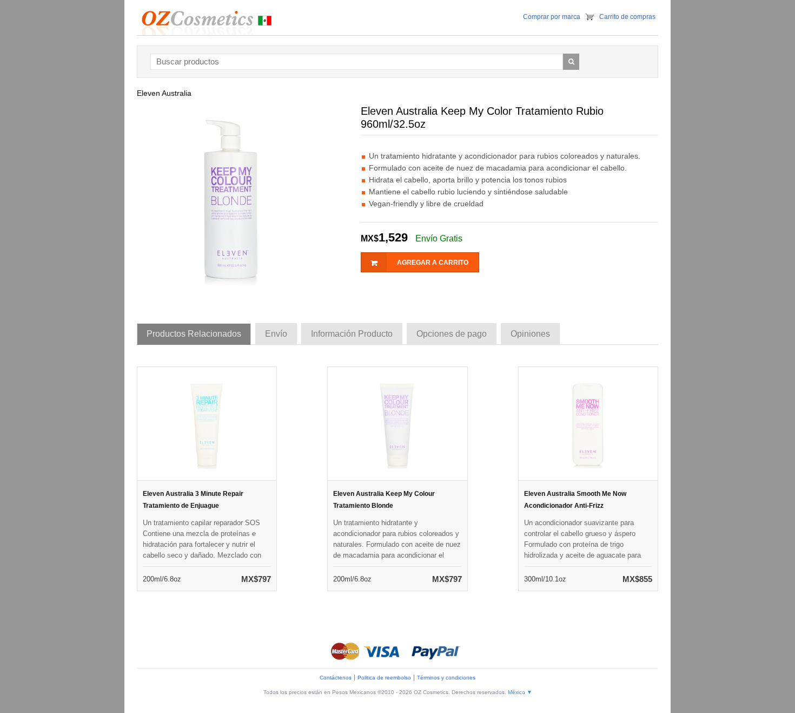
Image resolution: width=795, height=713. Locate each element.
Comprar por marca (551, 17)
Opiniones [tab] (530, 333)
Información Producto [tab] (352, 333)
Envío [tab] (276, 333)
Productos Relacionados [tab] (194, 333)
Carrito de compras (627, 17)
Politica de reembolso (384, 678)
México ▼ (520, 692)
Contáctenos (336, 678)
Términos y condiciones (446, 678)
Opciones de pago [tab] (451, 333)
